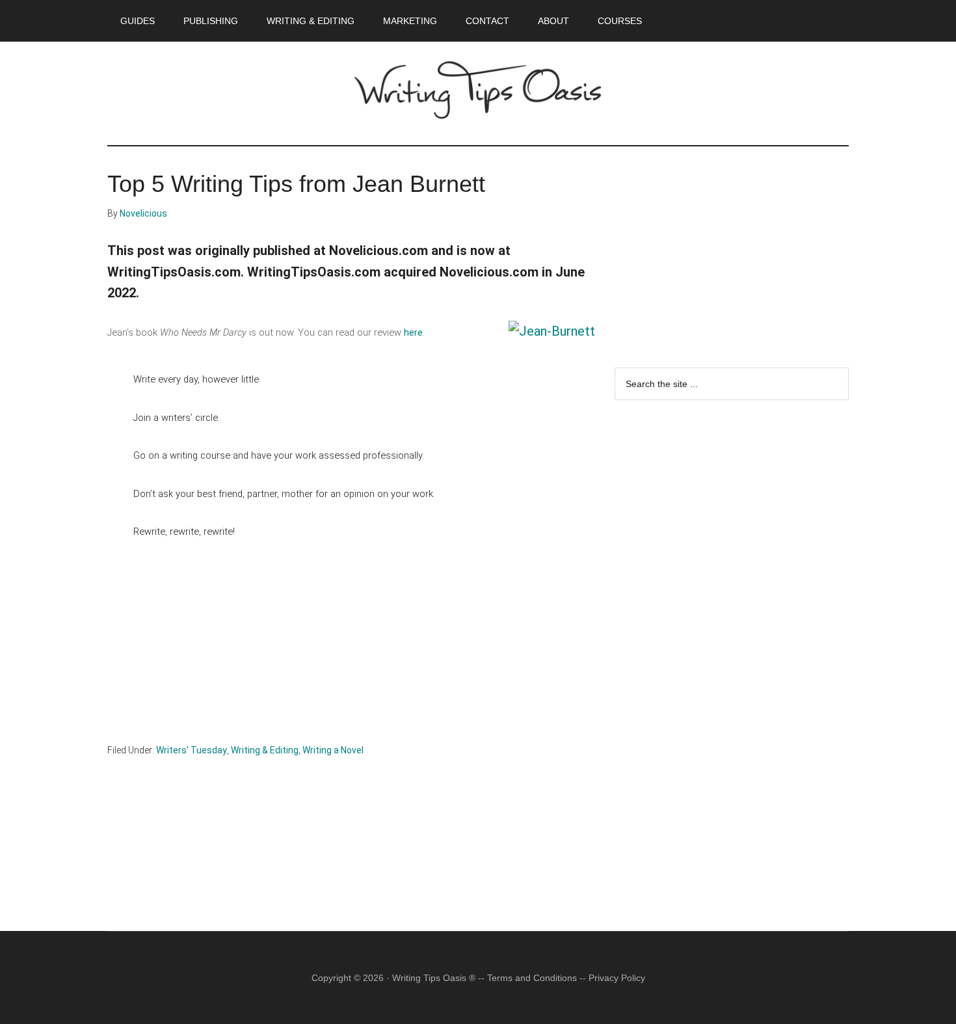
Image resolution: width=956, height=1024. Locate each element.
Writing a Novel (333, 750)
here (413, 332)
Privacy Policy (617, 978)
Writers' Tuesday (191, 750)
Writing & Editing (265, 750)
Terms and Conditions (532, 978)
